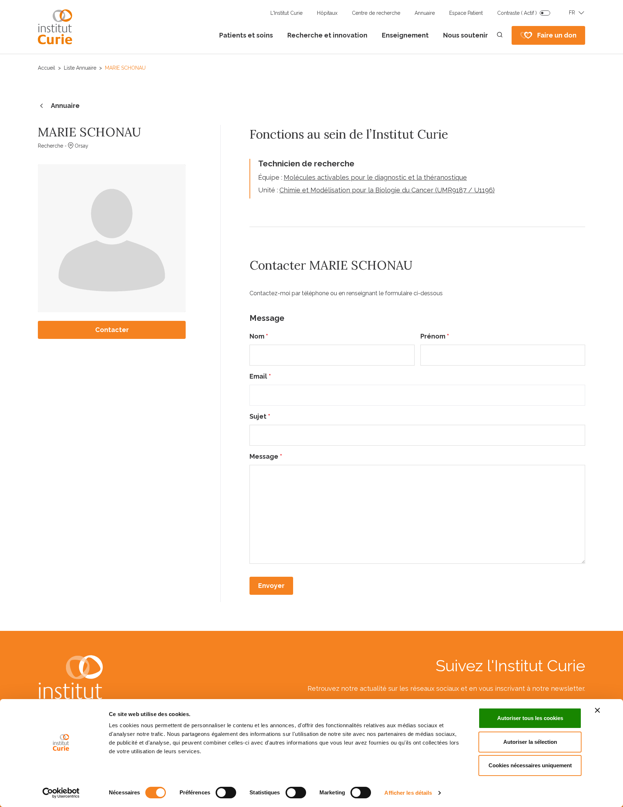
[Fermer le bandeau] (597, 710)
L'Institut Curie (286, 13)
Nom (258, 336)
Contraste (517, 13)
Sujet (259, 416)
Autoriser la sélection (530, 742)
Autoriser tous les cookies (530, 718)
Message (265, 456)
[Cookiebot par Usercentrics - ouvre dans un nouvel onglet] (61, 793)
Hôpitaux (327, 13)
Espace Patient (466, 13)
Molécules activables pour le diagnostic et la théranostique (375, 177)
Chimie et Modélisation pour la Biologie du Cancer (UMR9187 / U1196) (387, 190)
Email (260, 376)
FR (572, 13)
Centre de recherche (376, 13)
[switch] (226, 792)
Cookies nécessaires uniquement (530, 765)
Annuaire (425, 13)
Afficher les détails (408, 793)
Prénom (434, 336)
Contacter (112, 329)
